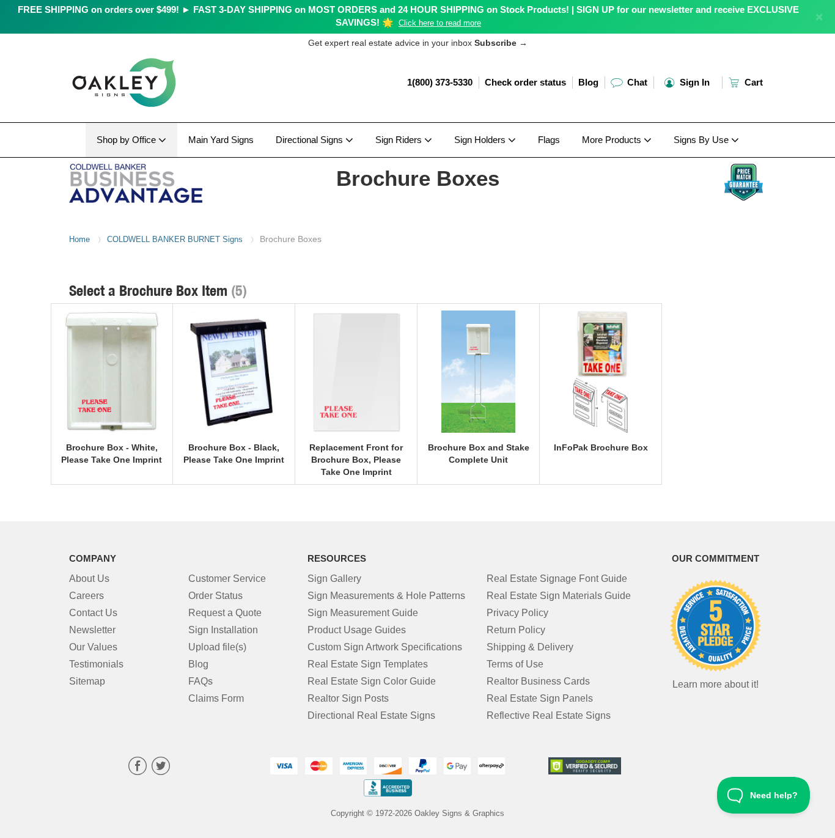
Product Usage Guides (356, 630)
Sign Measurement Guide (362, 613)
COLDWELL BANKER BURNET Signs (175, 239)
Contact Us (93, 613)
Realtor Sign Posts (348, 698)
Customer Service (227, 578)
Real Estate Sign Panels (540, 698)
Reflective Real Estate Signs (549, 715)
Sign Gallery (334, 578)
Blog (588, 82)
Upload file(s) (217, 647)
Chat (636, 82)
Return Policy (516, 630)
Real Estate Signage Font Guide (557, 578)
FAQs (200, 681)
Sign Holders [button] (481, 139)
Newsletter (92, 630)
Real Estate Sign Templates (367, 664)
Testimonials (96, 664)
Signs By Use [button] (702, 139)
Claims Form (216, 698)
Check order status (525, 82)
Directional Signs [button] (310, 139)
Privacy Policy (517, 613)
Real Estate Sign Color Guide (371, 681)
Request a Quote (225, 613)
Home (79, 239)
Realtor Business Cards (538, 681)
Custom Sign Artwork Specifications (384, 647)
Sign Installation (223, 630)
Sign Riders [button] (399, 139)
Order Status (215, 595)
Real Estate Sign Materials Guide (559, 595)
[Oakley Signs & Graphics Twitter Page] (160, 767)
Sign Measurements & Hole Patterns (386, 595)
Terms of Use (515, 664)
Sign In (693, 82)
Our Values (93, 647)
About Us (89, 578)
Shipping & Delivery (530, 647)
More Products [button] (613, 139)
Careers (86, 595)
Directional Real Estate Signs (371, 715)
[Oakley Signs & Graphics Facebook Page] (137, 767)
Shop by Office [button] (127, 139)
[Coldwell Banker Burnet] (149, 180)
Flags (549, 139)
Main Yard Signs (221, 139)
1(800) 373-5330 (440, 82)
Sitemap (87, 681)
